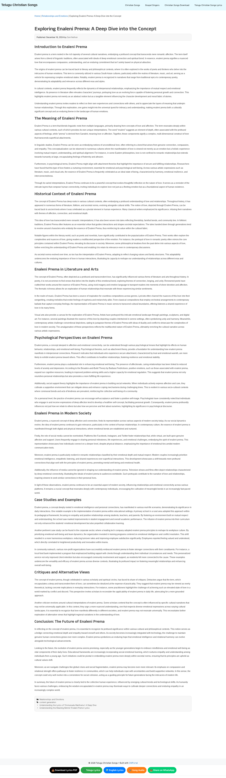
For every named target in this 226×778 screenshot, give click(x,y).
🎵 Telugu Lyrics (91, 770)
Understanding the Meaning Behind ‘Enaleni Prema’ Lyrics (64, 708)
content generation (47, 702)
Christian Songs (132, 5)
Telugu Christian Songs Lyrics (208, 5)
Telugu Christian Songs (19, 5)
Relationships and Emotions (55, 16)
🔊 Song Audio (136, 770)
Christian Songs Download (177, 5)
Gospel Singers (152, 5)
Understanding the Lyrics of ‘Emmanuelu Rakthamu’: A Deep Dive (67, 705)
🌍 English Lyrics (114, 770)
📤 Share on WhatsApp (162, 770)
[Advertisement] (107, 737)
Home (37, 16)
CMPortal (133, 763)
